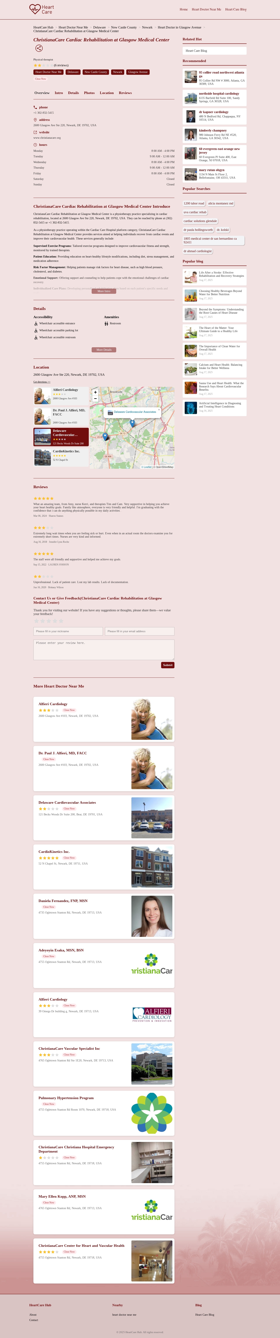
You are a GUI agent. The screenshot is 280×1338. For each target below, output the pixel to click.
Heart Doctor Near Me (206, 9)
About (32, 1314)
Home (184, 9)
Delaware (99, 27)
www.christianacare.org (47, 137)
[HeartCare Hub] (41, 9)
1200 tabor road (194, 203)
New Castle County (124, 27)
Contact (33, 1320)
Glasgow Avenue (138, 72)
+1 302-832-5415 (43, 112)
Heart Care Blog (236, 9)
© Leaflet (146, 467)
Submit (167, 665)
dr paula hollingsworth (198, 230)
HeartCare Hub (43, 27)
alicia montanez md (220, 203)
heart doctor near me (124, 1314)
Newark (147, 27)
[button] (105, 437)
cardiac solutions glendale (200, 221)
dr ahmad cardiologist (198, 251)
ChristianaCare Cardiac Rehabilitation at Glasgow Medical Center (76, 31)
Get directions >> (41, 381)
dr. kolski (223, 230)
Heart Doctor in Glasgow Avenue (179, 27)
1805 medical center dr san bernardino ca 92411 (210, 240)
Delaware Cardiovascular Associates (135, 412)
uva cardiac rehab (195, 212)
